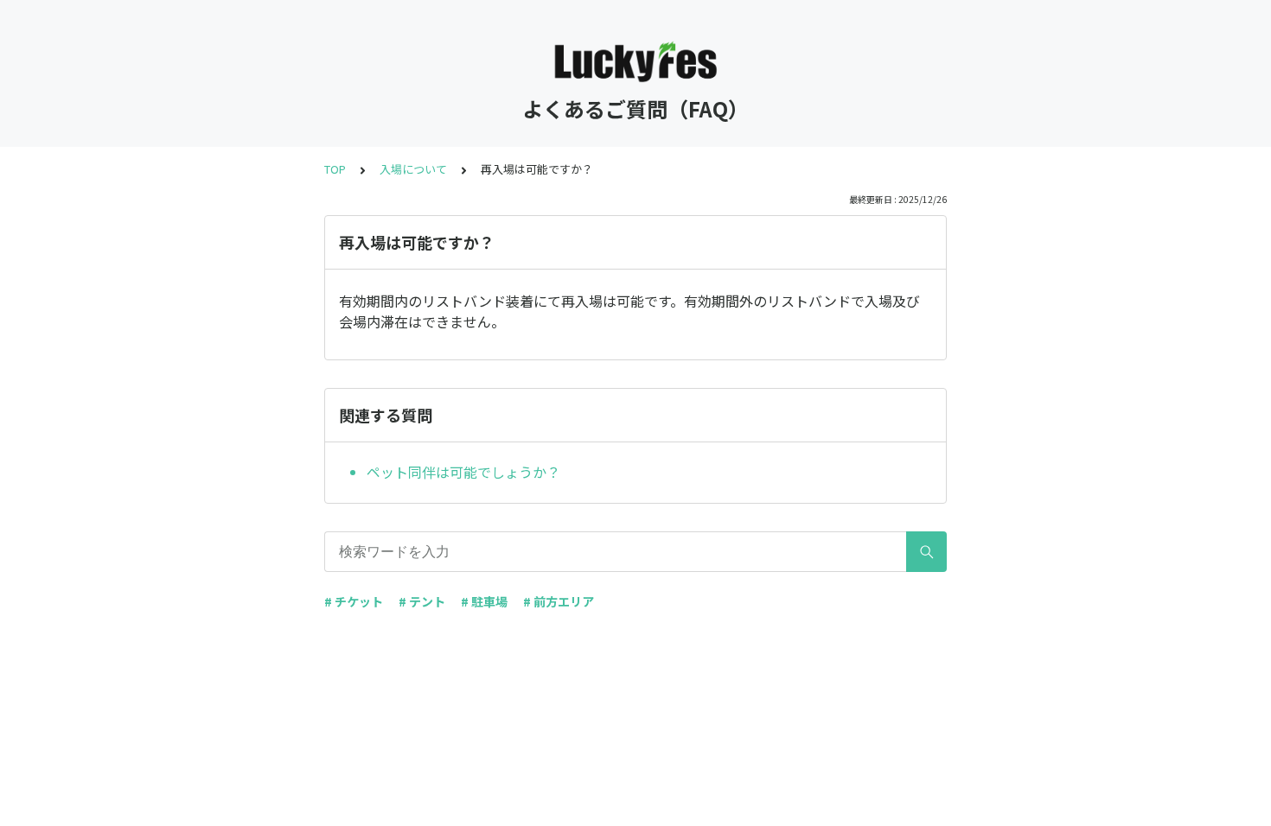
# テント (422, 601)
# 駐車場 (484, 601)
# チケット (353, 601)
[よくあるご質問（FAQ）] (635, 59)
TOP (335, 169)
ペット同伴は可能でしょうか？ (463, 471)
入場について (413, 169)
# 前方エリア (558, 601)
